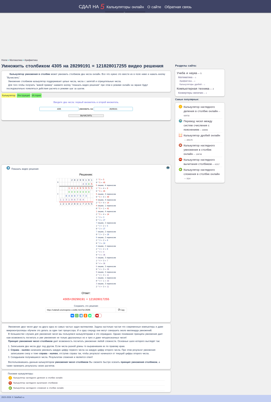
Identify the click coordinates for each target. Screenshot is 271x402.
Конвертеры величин (192, 92)
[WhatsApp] (76, 315)
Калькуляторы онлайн (125, 7)
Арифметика (187, 81)
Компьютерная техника (195, 88)
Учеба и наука (189, 73)
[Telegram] (81, 315)
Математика (187, 77)
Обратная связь (178, 7)
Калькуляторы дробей (192, 84)
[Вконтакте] (72, 315)
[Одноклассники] (85, 315)
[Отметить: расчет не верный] (98, 315)
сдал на (91, 6)
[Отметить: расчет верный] (91, 315)
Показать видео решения (25, 169)
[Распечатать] (168, 168)
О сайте (154, 7)
